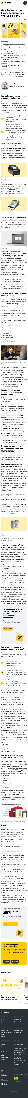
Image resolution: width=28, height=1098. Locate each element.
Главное (3, 1002)
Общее (8, 1002)
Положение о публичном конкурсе (20, 1063)
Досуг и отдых (4, 1051)
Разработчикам (5, 1030)
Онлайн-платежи (18, 1030)
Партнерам (4, 1028)
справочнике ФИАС (7, 720)
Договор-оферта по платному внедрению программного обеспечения (19, 1056)
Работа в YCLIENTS (6, 1026)
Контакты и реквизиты (6, 1032)
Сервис (12, 1002)
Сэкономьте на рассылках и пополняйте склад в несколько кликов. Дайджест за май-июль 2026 (11, 997)
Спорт (2, 1048)
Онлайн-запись (18, 1019)
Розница (3, 1059)
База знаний (4, 1023)
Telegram (6, 961)
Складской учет (18, 1028)
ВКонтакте (15, 961)
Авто (2, 1055)
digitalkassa (19, 76)
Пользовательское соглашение (18, 1045)
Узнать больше (8, 628)
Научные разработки (19, 1060)
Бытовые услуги (5, 1057)
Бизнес (3, 19)
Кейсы (7, 19)
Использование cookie (19, 1052)
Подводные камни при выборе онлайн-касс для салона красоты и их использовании (13, 57)
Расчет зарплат (18, 1032)
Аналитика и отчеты (19, 1026)
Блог (2, 1021)
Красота (3, 1044)
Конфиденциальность (19, 1050)
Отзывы (3, 1036)
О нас (2, 1019)
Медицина (3, 1046)
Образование (4, 1053)
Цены (2, 1034)
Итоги (4, 69)
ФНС (22, 704)
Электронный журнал (19, 1021)
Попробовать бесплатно (10, 924)
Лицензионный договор (20, 1048)
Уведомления (17, 1023)
